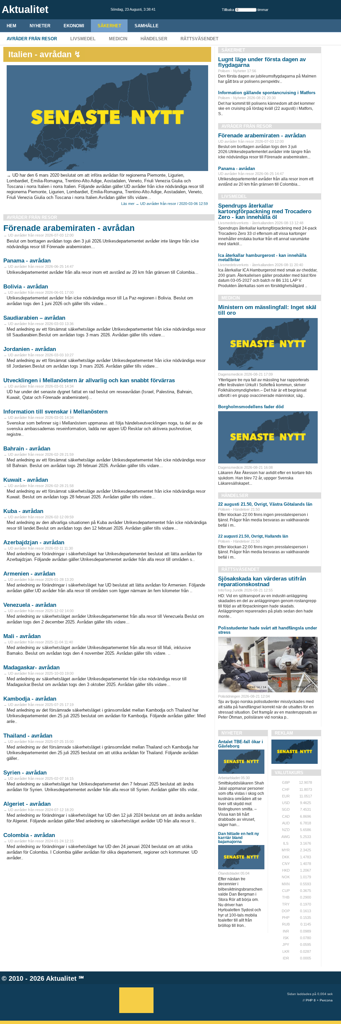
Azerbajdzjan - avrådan (33, 542)
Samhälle (147, 25)
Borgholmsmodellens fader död (251, 406)
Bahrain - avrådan (26, 448)
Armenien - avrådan (29, 574)
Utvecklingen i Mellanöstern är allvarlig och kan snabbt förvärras (89, 380)
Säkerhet (109, 25)
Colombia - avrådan (29, 835)
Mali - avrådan (22, 636)
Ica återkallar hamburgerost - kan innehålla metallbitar (262, 257)
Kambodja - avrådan (29, 699)
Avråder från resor (32, 38)
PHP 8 (311, 1000)
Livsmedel (83, 38)
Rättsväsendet (199, 38)
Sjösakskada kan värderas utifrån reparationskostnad (262, 582)
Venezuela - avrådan (29, 605)
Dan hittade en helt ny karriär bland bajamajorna (238, 837)
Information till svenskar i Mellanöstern (55, 412)
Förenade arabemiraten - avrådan (69, 228)
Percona (326, 1000)
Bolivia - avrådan (25, 286)
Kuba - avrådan (23, 511)
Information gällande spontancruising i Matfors (266, 92)
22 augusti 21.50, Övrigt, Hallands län (253, 536)
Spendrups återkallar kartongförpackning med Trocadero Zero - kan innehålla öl (264, 211)
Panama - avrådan (27, 260)
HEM (11, 25)
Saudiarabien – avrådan (34, 318)
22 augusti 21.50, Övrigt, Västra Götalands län (265, 504)
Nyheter (40, 25)
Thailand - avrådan (27, 736)
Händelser (154, 38)
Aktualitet (61, 978)
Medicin (118, 38)
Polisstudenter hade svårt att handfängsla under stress (267, 630)
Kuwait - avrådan (25, 480)
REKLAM (284, 733)
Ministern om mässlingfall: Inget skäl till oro (267, 310)
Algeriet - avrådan (27, 804)
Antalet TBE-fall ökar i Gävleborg (240, 744)
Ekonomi (74, 25)
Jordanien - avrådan (29, 349)
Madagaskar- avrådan (31, 667)
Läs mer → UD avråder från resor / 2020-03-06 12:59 (164, 204)
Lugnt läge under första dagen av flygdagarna (262, 62)
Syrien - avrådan (25, 772)
